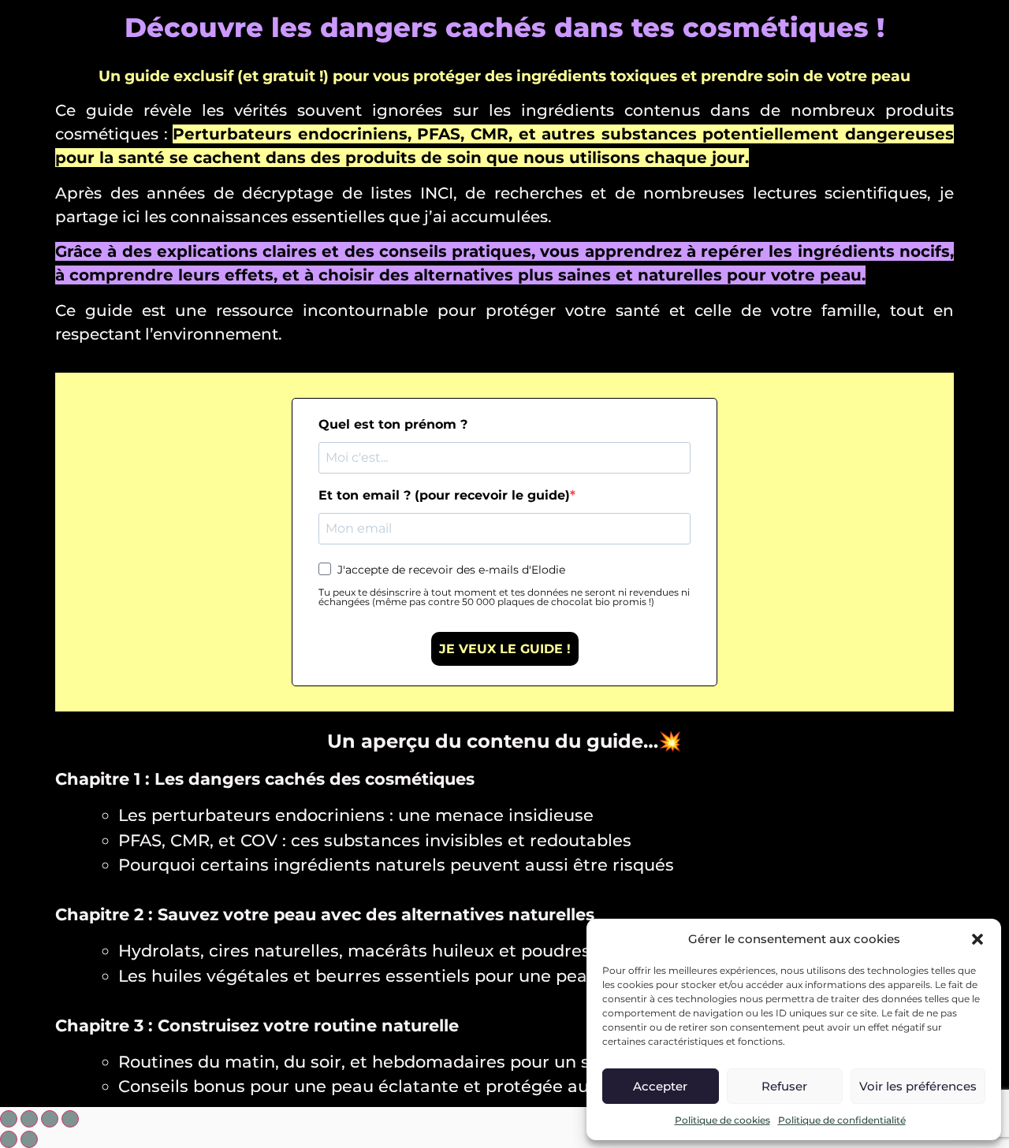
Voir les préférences (918, 1086)
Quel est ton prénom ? (392, 424)
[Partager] (29, 1119)
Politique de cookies (722, 1120)
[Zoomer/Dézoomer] (70, 1119)
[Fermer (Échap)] (8, 1119)
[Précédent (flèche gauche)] (8, 1139)
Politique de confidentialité (842, 1120)
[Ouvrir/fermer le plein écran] (49, 1119)
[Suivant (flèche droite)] (29, 1139)
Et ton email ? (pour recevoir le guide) (444, 495)
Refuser (784, 1086)
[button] (977, 939)
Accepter (660, 1086)
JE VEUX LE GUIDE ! (505, 648)
